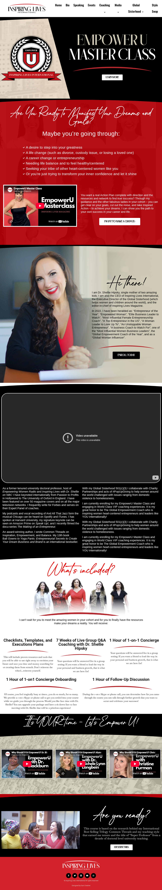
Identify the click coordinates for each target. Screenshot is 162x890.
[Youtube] (87, 875)
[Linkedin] (80, 875)
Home (58, 5)
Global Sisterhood (134, 8)
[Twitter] (74, 875)
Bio (67, 5)
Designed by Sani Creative (81, 885)
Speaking (78, 5)
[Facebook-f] (68, 875)
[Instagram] (93, 875)
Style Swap (155, 8)
